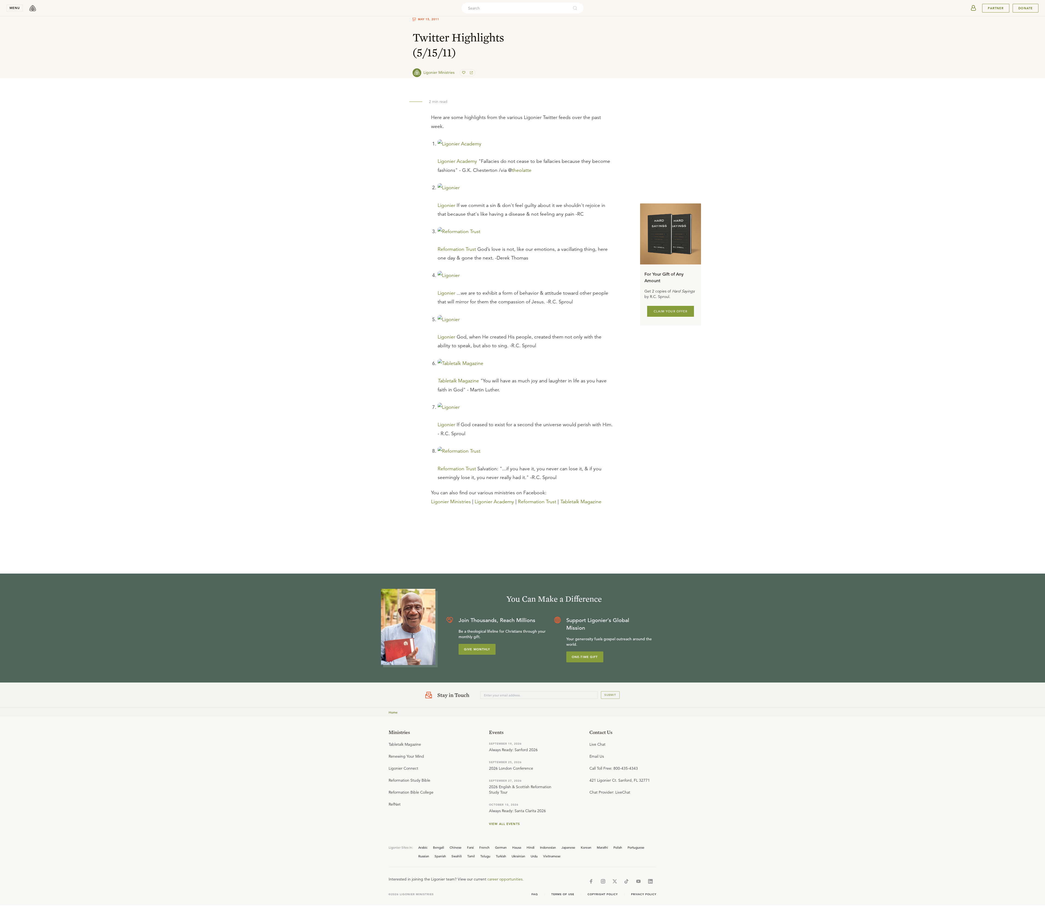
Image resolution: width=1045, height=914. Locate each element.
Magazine (458, 381)
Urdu (534, 856)
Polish (617, 847)
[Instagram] (603, 881)
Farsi (470, 847)
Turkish (501, 856)
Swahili (456, 856)
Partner (996, 8)
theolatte (521, 170)
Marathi (602, 847)
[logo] (32, 8)
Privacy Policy (643, 894)
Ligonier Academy (457, 161)
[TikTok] (626, 881)
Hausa (516, 847)
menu (15, 8)
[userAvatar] (973, 8)
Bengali (438, 847)
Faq (534, 894)
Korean (586, 847)
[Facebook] (591, 881)
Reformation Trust (457, 249)
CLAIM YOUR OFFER (671, 311)
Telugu (485, 856)
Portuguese (636, 847)
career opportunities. (505, 879)
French (484, 847)
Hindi (530, 847)
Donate (1025, 8)
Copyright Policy (603, 894)
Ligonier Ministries (451, 502)
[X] (614, 881)
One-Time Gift (585, 657)
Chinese (456, 847)
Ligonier (446, 205)
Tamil (471, 856)
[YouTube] (638, 881)
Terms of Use (562, 894)
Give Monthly (477, 649)
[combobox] (515, 8)
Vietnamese (552, 856)
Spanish (440, 856)
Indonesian (548, 847)
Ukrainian (518, 856)
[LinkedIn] (650, 881)
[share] (471, 72)
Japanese (568, 847)
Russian (423, 856)
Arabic (423, 847)
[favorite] (464, 72)
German (501, 847)
